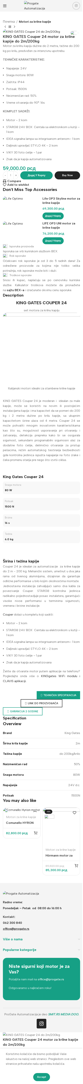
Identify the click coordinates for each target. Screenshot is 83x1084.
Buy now (67, 175)
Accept (41, 1077)
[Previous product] (5, 26)
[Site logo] (41, 5)
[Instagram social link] (76, 6)
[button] (53, 215)
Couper (8, 614)
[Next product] (14, 26)
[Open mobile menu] (5, 6)
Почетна (9, 21)
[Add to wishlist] (74, 813)
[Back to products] (10, 26)
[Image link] (21, 893)
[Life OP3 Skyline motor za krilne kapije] (22, 199)
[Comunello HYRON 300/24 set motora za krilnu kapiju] (21, 810)
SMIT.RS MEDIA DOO (63, 1014)
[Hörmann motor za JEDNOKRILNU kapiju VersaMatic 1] (61, 826)
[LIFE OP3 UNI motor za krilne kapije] (22, 223)
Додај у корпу (36, 175)
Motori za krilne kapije (35, 21)
